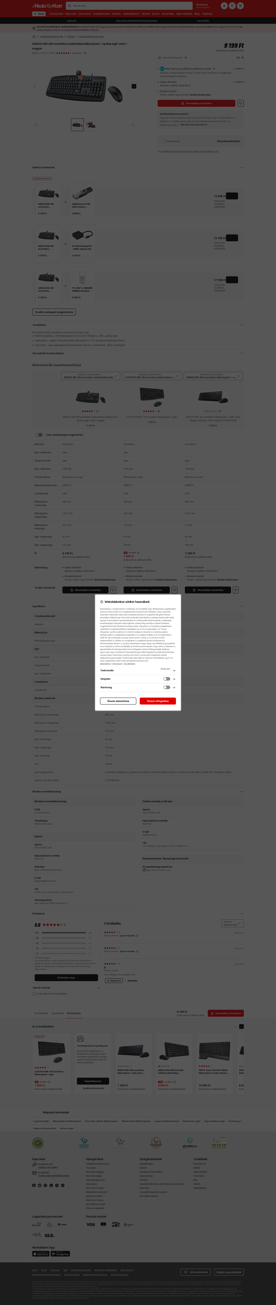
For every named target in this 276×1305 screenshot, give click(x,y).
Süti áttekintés (129, 663)
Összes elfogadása (158, 701)
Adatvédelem (105, 663)
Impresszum (117, 663)
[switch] (166, 679)
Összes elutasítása (118, 701)
